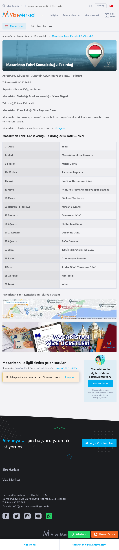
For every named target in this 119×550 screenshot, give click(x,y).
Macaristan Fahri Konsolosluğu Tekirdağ (72, 36)
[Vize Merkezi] (18, 13)
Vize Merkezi (11, 479)
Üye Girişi (100, 5)
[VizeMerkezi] (59, 532)
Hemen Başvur (107, 534)
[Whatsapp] (49, 516)
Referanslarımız (71, 15)
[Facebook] (5, 516)
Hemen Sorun (100, 383)
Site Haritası (11, 469)
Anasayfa (7, 36)
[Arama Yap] (90, 6)
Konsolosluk (40, 36)
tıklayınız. (69, 377)
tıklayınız (59, 128)
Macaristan (23, 36)
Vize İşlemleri (92, 15)
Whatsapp (81, 534)
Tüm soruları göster (65, 368)
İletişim (54, 15)
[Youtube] (38, 516)
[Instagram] (27, 516)
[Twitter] (16, 516)
